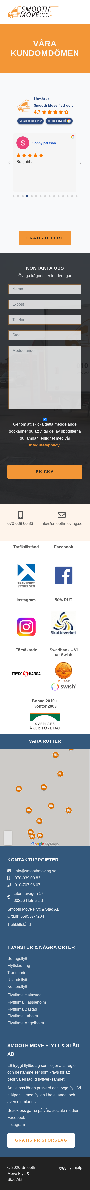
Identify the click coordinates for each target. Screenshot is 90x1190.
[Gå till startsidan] (34, 12)
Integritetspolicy (44, 445)
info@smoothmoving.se (35, 871)
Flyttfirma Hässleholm (27, 1002)
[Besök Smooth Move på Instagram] (26, 627)
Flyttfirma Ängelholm (26, 1023)
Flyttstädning (19, 965)
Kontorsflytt (17, 986)
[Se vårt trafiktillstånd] (26, 575)
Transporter (18, 973)
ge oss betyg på (57, 120)
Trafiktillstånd (19, 924)
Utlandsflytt (17, 980)
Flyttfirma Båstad (22, 1009)
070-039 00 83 (27, 878)
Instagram (16, 1124)
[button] (77, 12)
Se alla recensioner (31, 120)
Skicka (45, 472)
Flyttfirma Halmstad (25, 995)
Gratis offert (45, 238)
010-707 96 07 (27, 885)
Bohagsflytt (17, 958)
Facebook (16, 1117)
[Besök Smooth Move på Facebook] (63, 575)
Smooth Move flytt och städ (57, 105)
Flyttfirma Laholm (23, 1016)
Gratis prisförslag (41, 1140)
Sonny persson (44, 143)
